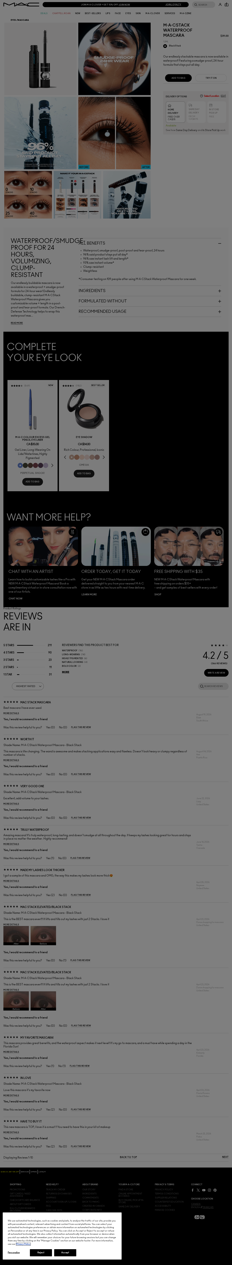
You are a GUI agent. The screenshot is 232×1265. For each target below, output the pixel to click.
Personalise (14, 1253)
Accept (65, 1253)
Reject (41, 1253)
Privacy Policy (23, 1244)
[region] (62, 1236)
